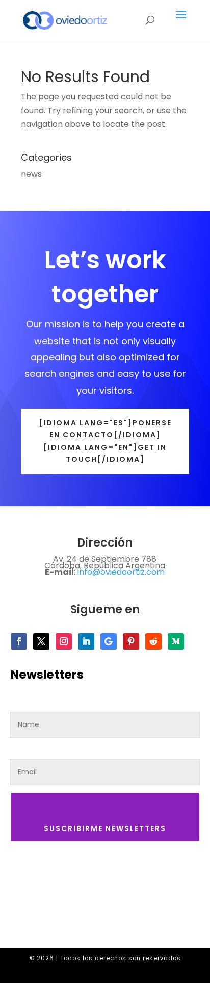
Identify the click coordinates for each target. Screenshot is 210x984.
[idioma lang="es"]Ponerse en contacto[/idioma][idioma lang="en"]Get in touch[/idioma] (105, 441)
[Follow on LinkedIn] (86, 641)
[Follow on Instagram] (64, 641)
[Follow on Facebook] (19, 641)
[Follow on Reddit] (153, 641)
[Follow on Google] (108, 641)
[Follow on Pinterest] (131, 641)
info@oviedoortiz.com (121, 572)
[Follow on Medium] (176, 641)
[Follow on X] (41, 641)
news (31, 174)
